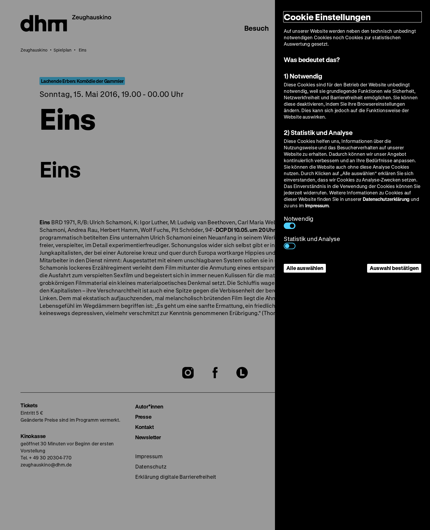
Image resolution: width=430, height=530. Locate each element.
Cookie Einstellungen (327, 17)
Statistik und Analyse (312, 238)
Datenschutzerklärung (386, 199)
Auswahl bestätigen (394, 268)
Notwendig (298, 218)
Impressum (316, 205)
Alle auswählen (304, 268)
